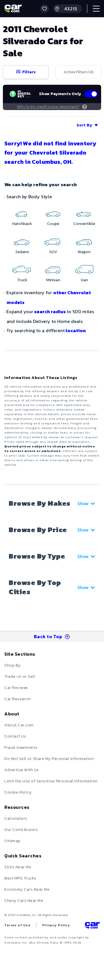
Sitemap (12, 841)
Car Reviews (16, 688)
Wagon (84, 252)
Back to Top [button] (48, 636)
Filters (29, 72)
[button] (44, 8)
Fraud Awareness (21, 747)
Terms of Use (17, 925)
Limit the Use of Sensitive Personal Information (51, 781)
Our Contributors (21, 830)
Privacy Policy (56, 925)
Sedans (22, 252)
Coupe (53, 224)
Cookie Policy (18, 792)
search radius (50, 311)
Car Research (17, 699)
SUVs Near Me (17, 867)
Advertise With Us (21, 770)
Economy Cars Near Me (26, 889)
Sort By (84, 125)
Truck (22, 280)
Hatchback (22, 224)
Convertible (84, 224)
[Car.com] (13, 9)
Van (84, 280)
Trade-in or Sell (19, 676)
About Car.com (19, 725)
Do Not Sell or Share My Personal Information (49, 759)
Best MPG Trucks (20, 878)
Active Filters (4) (78, 72)
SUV (53, 252)
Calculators (15, 818)
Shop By (12, 665)
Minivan (53, 280)
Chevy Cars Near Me (23, 901)
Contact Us (15, 736)
